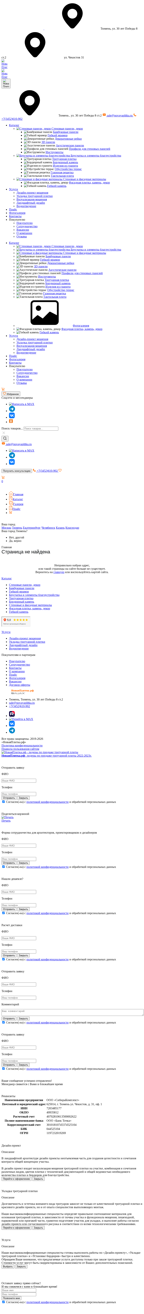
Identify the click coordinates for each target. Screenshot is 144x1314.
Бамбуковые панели (65, 132)
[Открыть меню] (6, 83)
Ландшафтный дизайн (30, 202)
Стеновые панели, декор (67, 128)
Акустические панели (70, 145)
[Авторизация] (4, 486)
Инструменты (54, 152)
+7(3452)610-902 (47, 470)
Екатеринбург (32, 527)
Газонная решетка (62, 172)
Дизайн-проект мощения (32, 192)
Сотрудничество (27, 226)
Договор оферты (19, 684)
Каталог (14, 125)
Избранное (12, 394)
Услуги (13, 189)
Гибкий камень (56, 185)
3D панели (48, 142)
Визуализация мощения (31, 199)
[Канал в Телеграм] (12, 410)
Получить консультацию (17, 471)
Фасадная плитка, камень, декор (89, 182)
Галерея (18, 504)
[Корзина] (3, 389)
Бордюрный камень (65, 162)
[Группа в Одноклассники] (11, 421)
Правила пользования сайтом (20, 748)
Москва (6, 527)
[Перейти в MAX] (21, 719)
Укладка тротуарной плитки (34, 196)
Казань (60, 527)
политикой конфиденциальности (47, 801)
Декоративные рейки (68, 138)
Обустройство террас (68, 169)
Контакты (15, 216)
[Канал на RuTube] (12, 715)
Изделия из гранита (65, 165)
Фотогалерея (17, 212)
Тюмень (17, 527)
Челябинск (48, 527)
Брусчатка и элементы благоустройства (95, 155)
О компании (24, 233)
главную (58, 572)
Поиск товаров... (12, 428)
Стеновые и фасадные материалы (84, 179)
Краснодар (72, 527)
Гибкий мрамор (58, 135)
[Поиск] (5, 438)
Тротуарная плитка (64, 159)
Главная (18, 494)
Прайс (13, 209)
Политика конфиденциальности (22, 745)
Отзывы (21, 236)
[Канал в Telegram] (12, 457)
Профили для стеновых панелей (89, 148)
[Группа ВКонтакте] (12, 417)
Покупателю (24, 223)
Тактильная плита (62, 175)
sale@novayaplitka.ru (119, 115)
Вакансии (22, 229)
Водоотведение (26, 206)
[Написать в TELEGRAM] (5, 76)
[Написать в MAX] (21, 404)
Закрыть (38, 1178)
